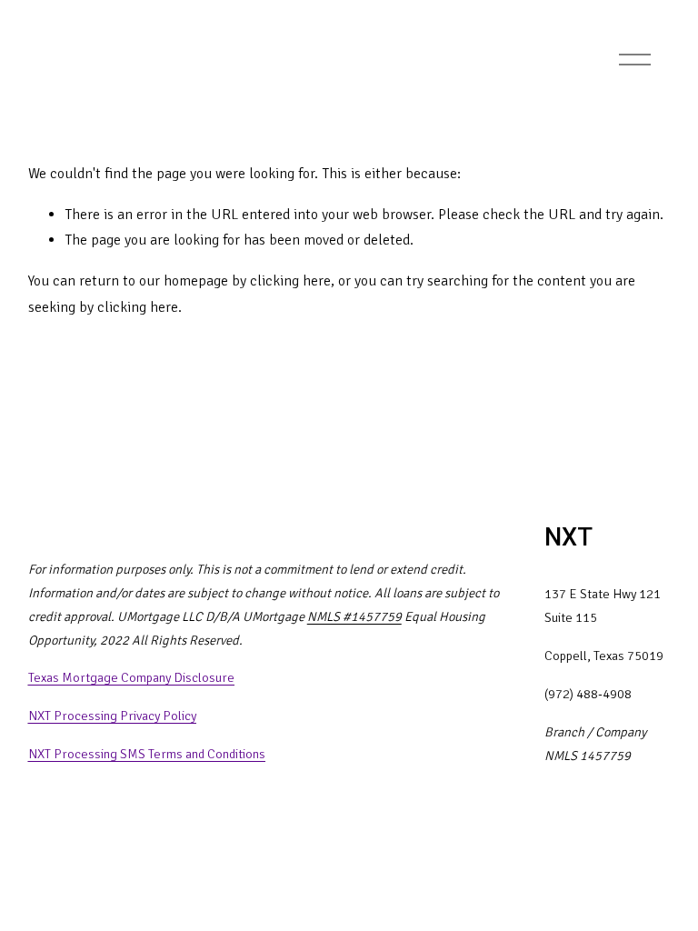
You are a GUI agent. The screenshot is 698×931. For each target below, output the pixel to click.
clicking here (290, 281)
